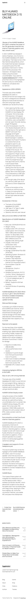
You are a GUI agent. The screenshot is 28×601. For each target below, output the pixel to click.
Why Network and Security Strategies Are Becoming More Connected (11, 529)
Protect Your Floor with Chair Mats (6, 509)
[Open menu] (25, 3)
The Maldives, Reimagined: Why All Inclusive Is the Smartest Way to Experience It (11, 538)
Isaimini (4, 2)
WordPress (23, 598)
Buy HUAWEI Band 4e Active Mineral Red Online (19, 509)
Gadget (14, 38)
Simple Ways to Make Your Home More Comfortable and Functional (10, 554)
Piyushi (9, 38)
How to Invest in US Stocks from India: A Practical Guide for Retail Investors (11, 546)
